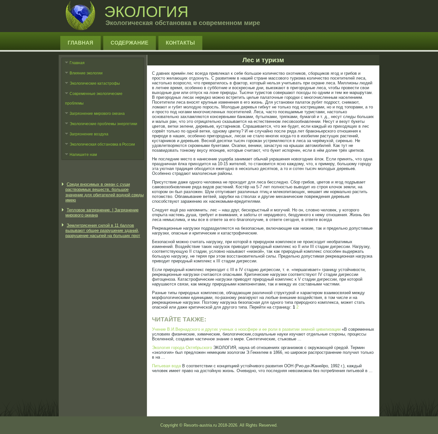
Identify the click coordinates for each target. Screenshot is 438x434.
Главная (80, 43)
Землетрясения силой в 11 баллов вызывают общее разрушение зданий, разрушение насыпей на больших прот (102, 230)
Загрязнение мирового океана (97, 113)
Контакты (180, 43)
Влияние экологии (86, 73)
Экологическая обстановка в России (102, 144)
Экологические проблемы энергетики (103, 124)
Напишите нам (83, 154)
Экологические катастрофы (95, 83)
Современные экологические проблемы (93, 98)
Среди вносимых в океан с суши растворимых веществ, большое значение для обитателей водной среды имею (104, 192)
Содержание (129, 43)
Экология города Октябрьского (182, 347)
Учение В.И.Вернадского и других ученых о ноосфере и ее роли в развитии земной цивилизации (246, 329)
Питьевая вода (166, 365)
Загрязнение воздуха (89, 134)
